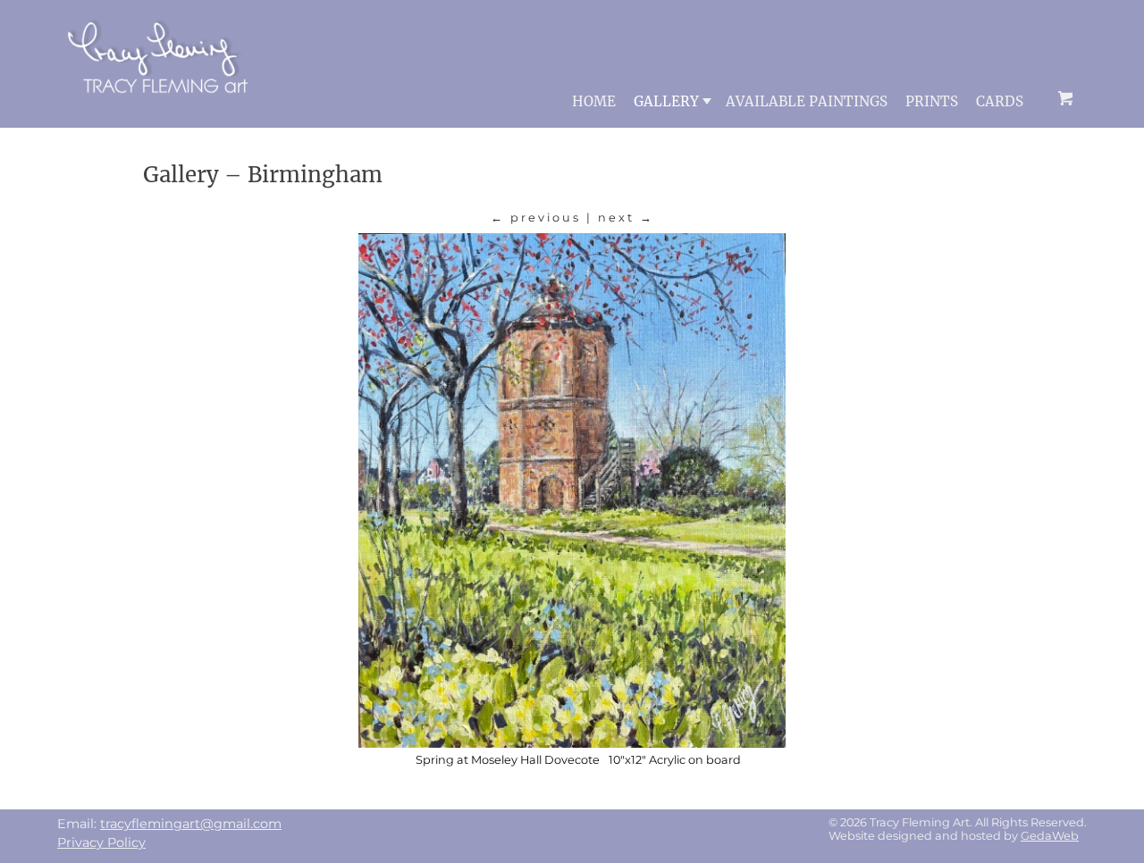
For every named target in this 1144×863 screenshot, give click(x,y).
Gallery (666, 101)
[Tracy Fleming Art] (162, 106)
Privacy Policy (101, 842)
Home (594, 101)
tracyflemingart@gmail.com (191, 824)
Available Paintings (806, 101)
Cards (999, 101)
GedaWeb (1050, 835)
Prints (931, 101)
